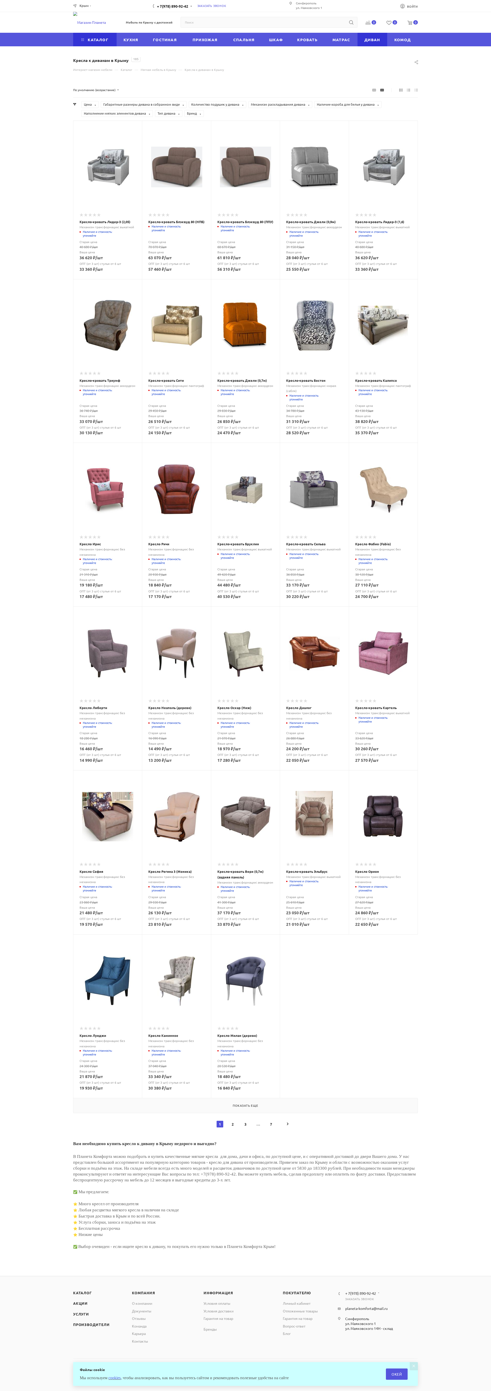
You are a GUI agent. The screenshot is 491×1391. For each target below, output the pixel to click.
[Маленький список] (374, 90)
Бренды (210, 1329)
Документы (141, 1311)
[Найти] (351, 22)
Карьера (139, 1333)
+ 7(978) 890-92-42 (172, 6)
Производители (91, 1324)
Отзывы (139, 1318)
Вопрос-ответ (294, 1326)
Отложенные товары (300, 1311)
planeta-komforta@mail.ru (366, 1308)
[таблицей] (416, 90)
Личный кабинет (296, 1303)
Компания (143, 1292)
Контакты (140, 1341)
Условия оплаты (217, 1303)
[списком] (408, 90)
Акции (80, 1303)
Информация (218, 1292)
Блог (287, 1333)
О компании (142, 1303)
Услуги (81, 1314)
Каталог (82, 1292)
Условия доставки (218, 1311)
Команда (139, 1326)
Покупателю (297, 1292)
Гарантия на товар (218, 1318)
